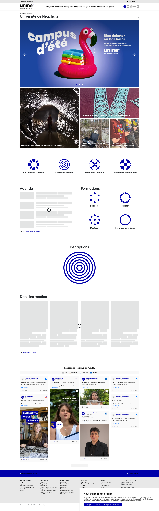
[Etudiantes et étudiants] (125, 165)
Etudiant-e (104, 484)
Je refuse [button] (97, 504)
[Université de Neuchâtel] (27, 6)
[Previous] (25, 55)
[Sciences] (131, 6)
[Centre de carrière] (64, 165)
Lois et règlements (46, 492)
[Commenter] (25, 390)
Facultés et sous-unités (47, 494)
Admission (59, 6)
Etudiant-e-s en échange (79, 264)
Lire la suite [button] (24, 387)
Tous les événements (31, 231)
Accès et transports (26, 485)
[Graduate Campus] (94, 165)
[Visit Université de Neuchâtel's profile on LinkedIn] (83, 379)
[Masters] (125, 198)
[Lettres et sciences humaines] (127, 6)
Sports (83, 485)
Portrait (42, 482)
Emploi (22, 490)
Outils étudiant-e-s (26, 489)
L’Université (49, 6)
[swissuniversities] (133, 473)
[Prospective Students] (33, 165)
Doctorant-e (105, 485)
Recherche (78, 6)
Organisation (44, 484)
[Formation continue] (125, 220)
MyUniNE (132, 1)
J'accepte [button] (88, 504)
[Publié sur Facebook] (46, 379)
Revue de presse (29, 352)
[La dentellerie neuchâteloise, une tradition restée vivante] (109, 103)
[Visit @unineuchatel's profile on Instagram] (53, 379)
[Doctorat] (94, 220)
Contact (22, 482)
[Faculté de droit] (134, 6)
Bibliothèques (85, 482)
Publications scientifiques (48, 487)
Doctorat (63, 489)
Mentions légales (43, 504)
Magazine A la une (46, 489)
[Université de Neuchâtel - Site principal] (28, 473)
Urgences (23, 484)
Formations (68, 6)
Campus (86, 6)
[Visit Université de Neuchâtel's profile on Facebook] (22, 379)
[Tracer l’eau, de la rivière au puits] (94, 133)
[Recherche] (138, 1)
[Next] (134, 55)
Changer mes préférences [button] (112, 504)
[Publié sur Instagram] (76, 379)
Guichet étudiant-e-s (27, 487)
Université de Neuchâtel (27, 1)
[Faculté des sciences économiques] (137, 6)
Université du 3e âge (67, 492)
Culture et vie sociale (87, 484)
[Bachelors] (94, 198)
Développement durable (48, 490)
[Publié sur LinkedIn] (106, 379)
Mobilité (63, 494)
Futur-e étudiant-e (98, 6)
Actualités (110, 6)
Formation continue (66, 490)
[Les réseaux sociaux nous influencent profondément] (124, 133)
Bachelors (63, 485)
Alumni (103, 487)
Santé (83, 487)
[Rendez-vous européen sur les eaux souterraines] (49, 118)
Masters (63, 487)
